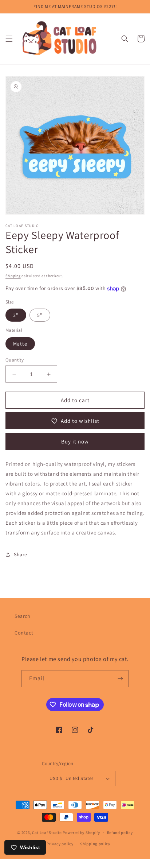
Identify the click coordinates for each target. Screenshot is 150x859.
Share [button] (20, 554)
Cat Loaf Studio (47, 832)
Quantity (14, 360)
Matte (20, 343)
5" (40, 315)
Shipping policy (95, 843)
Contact (24, 632)
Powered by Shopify (81, 832)
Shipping (13, 275)
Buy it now (75, 441)
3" (16, 315)
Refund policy (120, 832)
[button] (9, 39)
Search (23, 616)
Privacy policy (60, 843)
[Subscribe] (120, 678)
